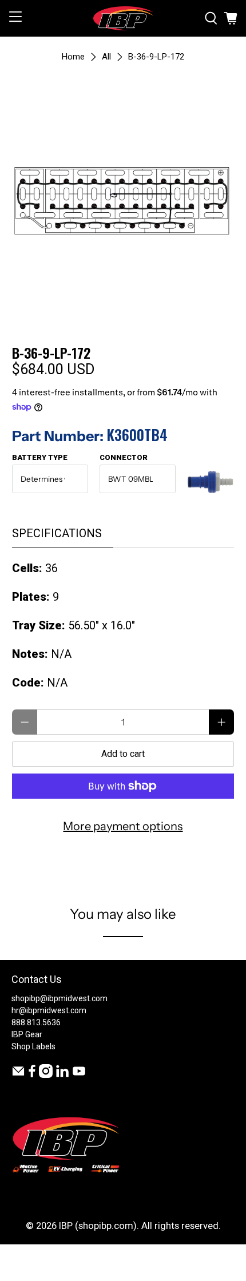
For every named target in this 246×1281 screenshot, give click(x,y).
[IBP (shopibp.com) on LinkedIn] (62, 1075)
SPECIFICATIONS (57, 533)
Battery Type (40, 457)
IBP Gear (26, 1034)
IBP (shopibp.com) (98, 1225)
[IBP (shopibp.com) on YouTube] (79, 1075)
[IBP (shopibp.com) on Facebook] (32, 1075)
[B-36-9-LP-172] (123, 199)
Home (73, 57)
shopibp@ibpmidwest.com (59, 998)
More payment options (122, 826)
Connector (124, 457)
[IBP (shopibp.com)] (123, 18)
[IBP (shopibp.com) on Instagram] (46, 1075)
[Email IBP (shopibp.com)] (18, 1075)
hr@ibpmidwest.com (48, 1010)
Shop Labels (33, 1046)
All (106, 57)
